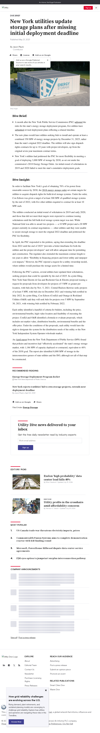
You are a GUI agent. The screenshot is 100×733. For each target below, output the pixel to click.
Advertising (54, 661)
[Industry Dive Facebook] (8, 665)
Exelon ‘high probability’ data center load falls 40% (63, 477)
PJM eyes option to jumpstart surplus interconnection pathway (51, 558)
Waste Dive (55, 689)
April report (21, 339)
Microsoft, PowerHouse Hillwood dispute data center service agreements (49, 549)
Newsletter (29, 674)
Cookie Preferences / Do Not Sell (58, 724)
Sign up (88, 8)
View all (14, 637)
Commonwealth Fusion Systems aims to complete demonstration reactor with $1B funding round (51, 539)
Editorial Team (31, 665)
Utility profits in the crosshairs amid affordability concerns (63, 503)
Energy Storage (30, 407)
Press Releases (31, 685)
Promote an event (57, 674)
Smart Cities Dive (57, 685)
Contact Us (29, 669)
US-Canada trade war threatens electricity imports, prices (48, 530)
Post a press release (27, 637)
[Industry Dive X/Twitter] (14, 665)
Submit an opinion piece (60, 669)
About (27, 661)
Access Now (16, 722)
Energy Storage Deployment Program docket (36, 376)
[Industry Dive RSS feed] (19, 665)
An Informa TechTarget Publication (50, 2)
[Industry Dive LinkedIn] (3, 665)
